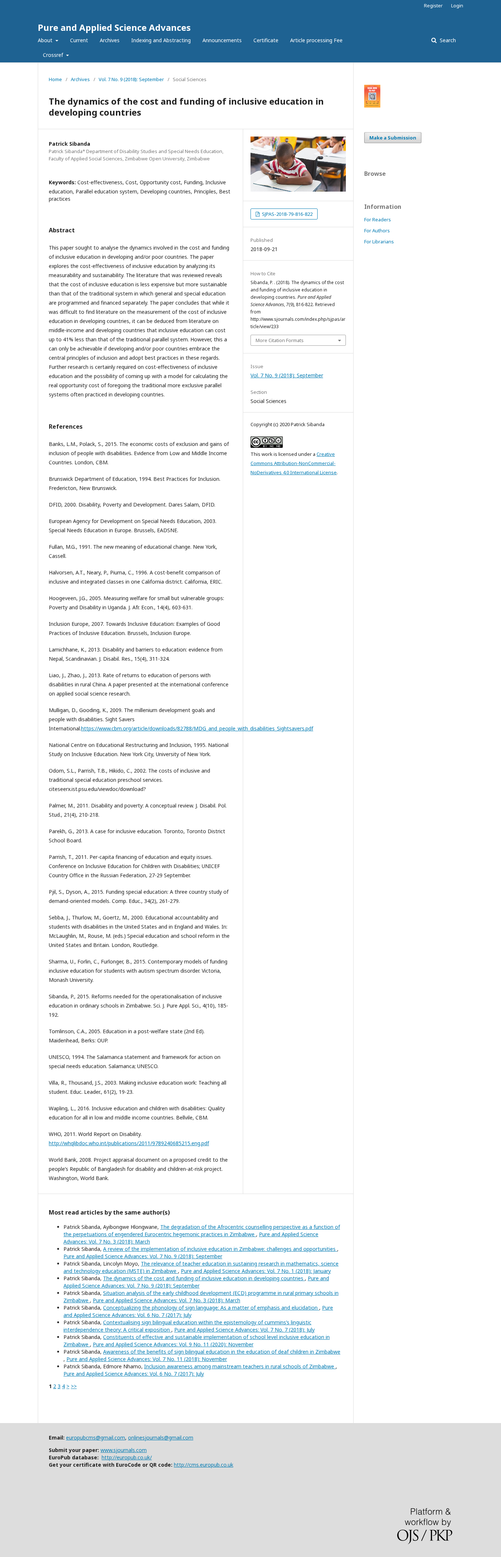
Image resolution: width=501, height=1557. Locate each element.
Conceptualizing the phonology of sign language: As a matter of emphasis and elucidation (211, 1307)
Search (447, 40)
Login (457, 5)
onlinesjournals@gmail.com (160, 1437)
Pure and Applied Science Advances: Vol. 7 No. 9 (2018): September (142, 1256)
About (46, 40)
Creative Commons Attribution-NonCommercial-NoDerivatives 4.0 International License (294, 463)
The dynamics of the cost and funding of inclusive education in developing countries (204, 1278)
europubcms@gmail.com (95, 1437)
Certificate (265, 40)
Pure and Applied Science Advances (114, 27)
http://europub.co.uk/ (127, 1457)
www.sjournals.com (123, 1450)
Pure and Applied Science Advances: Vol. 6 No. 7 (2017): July (133, 1373)
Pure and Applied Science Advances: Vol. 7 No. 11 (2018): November (146, 1358)
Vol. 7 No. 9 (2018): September (131, 79)
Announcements (222, 40)
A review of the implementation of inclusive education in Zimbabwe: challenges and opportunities (220, 1248)
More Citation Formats (280, 340)
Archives (110, 40)
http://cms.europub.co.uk (203, 1464)
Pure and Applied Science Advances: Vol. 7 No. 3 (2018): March (166, 1300)
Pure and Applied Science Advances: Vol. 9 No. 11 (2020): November (173, 1344)
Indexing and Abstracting (161, 40)
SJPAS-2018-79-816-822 (286, 214)
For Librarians (379, 241)
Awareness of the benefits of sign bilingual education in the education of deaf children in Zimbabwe (221, 1351)
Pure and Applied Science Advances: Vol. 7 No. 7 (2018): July (244, 1329)
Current (79, 40)
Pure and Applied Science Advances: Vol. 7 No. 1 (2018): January (256, 1270)
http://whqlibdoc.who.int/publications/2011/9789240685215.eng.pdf (129, 1143)
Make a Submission (392, 137)
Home (55, 79)
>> (74, 1386)
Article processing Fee (316, 40)
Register (433, 5)
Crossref (54, 54)
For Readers (377, 219)
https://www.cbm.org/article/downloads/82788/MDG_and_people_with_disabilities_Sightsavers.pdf (197, 728)
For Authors (377, 230)
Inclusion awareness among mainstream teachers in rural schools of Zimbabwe (240, 1366)
